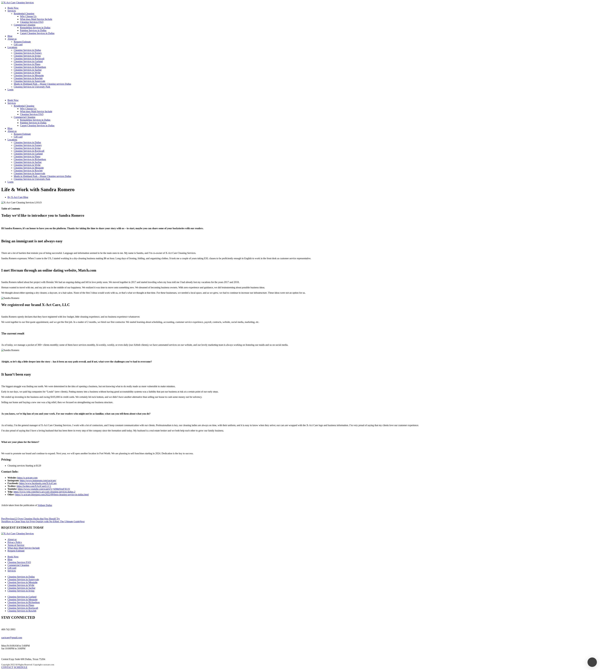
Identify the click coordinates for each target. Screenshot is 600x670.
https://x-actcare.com (27, 477)
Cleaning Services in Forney (28, 53)
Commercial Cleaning (24, 24)
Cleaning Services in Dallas (27, 50)
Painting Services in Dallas (33, 30)
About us (12, 39)
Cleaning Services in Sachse (28, 70)
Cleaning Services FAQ (31, 22)
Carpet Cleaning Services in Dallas (37, 33)
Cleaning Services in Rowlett (28, 78)
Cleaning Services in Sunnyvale (29, 81)
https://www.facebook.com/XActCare (38, 483)
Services (12, 10)
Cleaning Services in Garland (28, 61)
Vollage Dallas (45, 505)
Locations (12, 47)
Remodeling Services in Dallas (35, 27)
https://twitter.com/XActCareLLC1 (34, 486)
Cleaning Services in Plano (27, 64)
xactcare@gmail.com (11, 637)
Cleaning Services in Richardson (30, 67)
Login (10, 89)
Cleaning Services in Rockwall (29, 58)
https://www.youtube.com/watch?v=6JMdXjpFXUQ (44, 489)
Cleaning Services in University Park (32, 86)
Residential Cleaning (24, 13)
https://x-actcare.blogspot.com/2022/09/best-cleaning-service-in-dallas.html (52, 494)
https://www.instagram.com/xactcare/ (38, 480)
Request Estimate (22, 41)
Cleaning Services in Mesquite (29, 75)
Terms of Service (16, 545)
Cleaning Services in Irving (27, 55)
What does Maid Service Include (36, 19)
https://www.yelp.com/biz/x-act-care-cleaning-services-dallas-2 (44, 491)
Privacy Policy (15, 542)
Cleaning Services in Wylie (27, 72)
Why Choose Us (28, 16)
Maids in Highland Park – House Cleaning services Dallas (42, 84)
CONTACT (7, 667)
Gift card (18, 44)
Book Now (13, 8)
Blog (10, 36)
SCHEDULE (20, 667)
